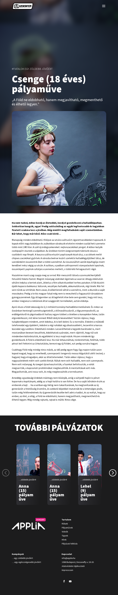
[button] (112, 472)
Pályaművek (67, 527)
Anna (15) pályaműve (26, 492)
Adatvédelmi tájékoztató (73, 566)
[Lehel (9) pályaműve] (89, 467)
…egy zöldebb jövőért (22, 558)
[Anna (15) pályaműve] (28, 467)
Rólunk (65, 523)
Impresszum (67, 570)
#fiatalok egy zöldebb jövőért (32, 69)
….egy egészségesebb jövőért (26, 562)
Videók (65, 531)
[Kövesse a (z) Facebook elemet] (64, 581)
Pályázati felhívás (70, 543)
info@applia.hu (68, 558)
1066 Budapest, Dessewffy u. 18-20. (78, 562)
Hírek (64, 539)
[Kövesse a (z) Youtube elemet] (70, 581)
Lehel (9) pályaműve (88, 492)
